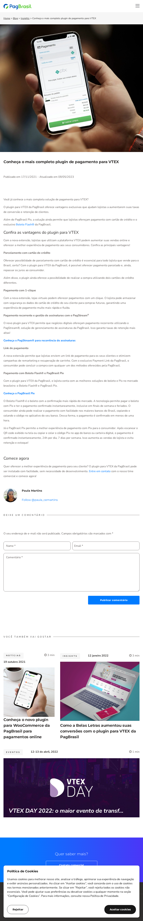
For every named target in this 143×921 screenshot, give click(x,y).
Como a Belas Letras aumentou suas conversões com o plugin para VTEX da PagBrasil (98, 731)
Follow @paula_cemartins (40, 500)
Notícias (13, 655)
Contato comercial (71, 865)
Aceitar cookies (120, 909)
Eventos (13, 752)
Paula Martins (32, 490)
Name (11, 545)
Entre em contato (100, 471)
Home (6, 18)
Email (78, 545)
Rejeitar (18, 909)
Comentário (14, 557)
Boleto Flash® (25, 224)
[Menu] (138, 5)
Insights (25, 18)
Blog (15, 18)
